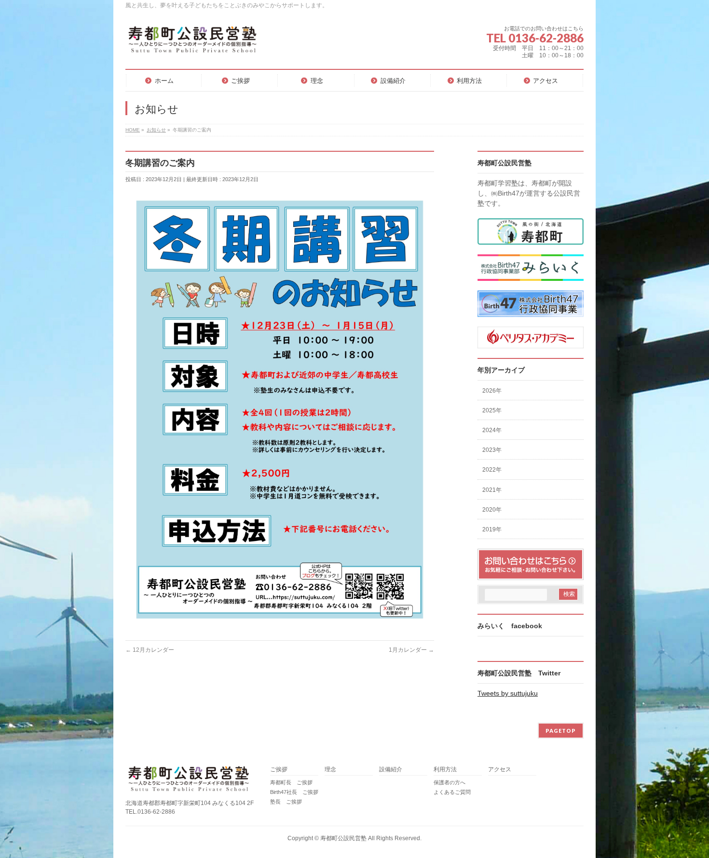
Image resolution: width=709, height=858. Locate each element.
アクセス (499, 769)
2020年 (492, 509)
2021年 (492, 490)
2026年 (492, 390)
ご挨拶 (278, 769)
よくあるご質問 (452, 792)
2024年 (492, 430)
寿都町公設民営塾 (343, 838)
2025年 (492, 410)
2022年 (492, 469)
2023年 (492, 450)
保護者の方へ (449, 782)
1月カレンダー (411, 650)
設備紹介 (390, 769)
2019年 (492, 529)
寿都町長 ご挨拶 (291, 782)
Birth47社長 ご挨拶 (294, 792)
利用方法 (445, 769)
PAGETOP (560, 730)
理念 (330, 769)
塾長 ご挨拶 (286, 802)
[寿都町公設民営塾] (192, 43)
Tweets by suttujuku (507, 693)
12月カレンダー (149, 650)
